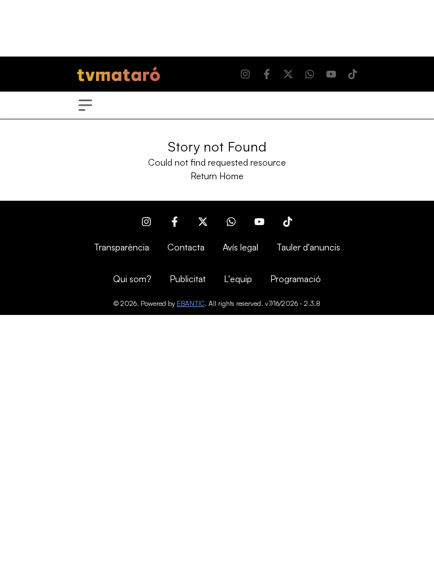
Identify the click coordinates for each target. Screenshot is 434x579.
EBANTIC (191, 303)
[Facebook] (267, 74)
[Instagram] (245, 74)
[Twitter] (288, 74)
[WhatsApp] (310, 74)
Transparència (121, 247)
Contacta (186, 247)
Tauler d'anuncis (308, 247)
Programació (295, 278)
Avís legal (240, 247)
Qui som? (132, 278)
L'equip (238, 278)
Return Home (217, 176)
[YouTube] (331, 74)
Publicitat (188, 278)
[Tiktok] (353, 74)
